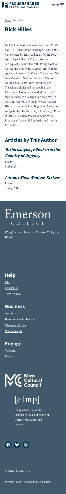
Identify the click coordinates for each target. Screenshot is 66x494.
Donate (9, 356)
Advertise (10, 313)
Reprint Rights (13, 331)
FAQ (8, 282)
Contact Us (11, 288)
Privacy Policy (13, 482)
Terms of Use (13, 294)
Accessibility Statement (37, 482)
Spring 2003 (12, 188)
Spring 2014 (12, 166)
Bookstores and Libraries (19, 319)
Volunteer (10, 350)
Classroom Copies (15, 325)
